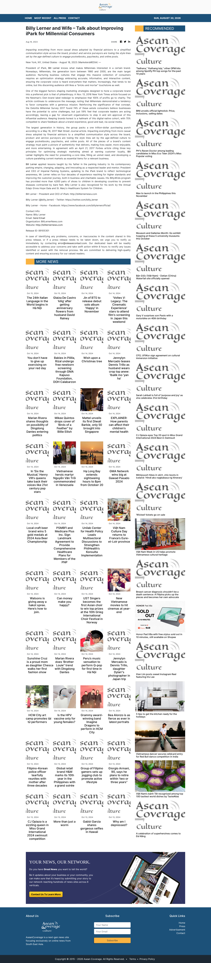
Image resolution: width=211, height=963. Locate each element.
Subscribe (112, 940)
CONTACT (74, 18)
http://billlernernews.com (49, 224)
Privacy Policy (147, 959)
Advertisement (177, 929)
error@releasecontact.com (72, 243)
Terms (132, 959)
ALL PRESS (60, 18)
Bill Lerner (54, 68)
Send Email (39, 218)
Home (182, 922)
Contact (180, 933)
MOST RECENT (42, 18)
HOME (28, 18)
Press (182, 926)
